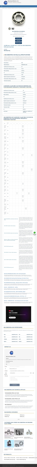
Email (6, 366)
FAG (19, 336)
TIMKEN (5, 339)
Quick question (5, 374)
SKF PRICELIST (8, 404)
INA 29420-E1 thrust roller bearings (10, 252)
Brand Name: (6, 62)
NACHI (5, 341)
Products (6, 8)
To (5, 368)
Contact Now (18, 38)
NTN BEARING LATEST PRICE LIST (12, 398)
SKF (19, 334)
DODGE (20, 341)
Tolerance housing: (7, 80)
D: (4, 72)
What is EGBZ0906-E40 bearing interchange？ (18, 34)
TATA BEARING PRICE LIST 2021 (18, 36)
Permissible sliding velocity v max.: (10, 68)
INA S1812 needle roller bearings (9, 225)
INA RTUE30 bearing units (8, 246)
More (19, 419)
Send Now (15, 385)
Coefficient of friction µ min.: (9, 74)
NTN (5, 336)
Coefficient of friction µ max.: (9, 66)
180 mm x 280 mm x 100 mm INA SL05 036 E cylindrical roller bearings (11, 240)
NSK (5, 334)
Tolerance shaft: (6, 107)
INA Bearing (9, 8)
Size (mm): (5, 111)
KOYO (20, 339)
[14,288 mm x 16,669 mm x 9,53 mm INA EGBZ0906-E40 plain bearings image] (18, 18)
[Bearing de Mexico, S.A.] (4, 2)
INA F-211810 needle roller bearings (10, 259)
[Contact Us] (34, 233)
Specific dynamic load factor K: (9, 76)
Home (3, 8)
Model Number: (6, 64)
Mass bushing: (6, 70)
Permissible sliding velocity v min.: (10, 78)
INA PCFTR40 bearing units (9, 267)
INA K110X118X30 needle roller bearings (11, 233)
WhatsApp (18, 40)
